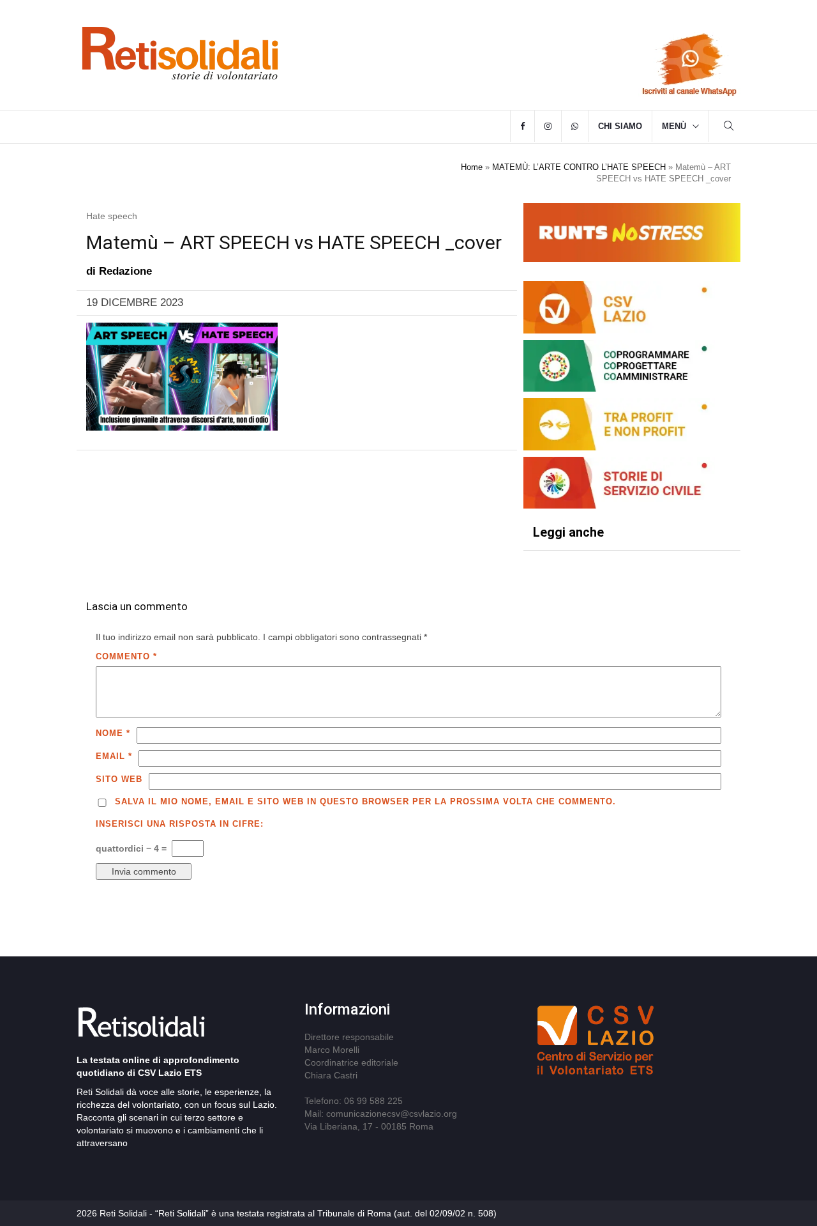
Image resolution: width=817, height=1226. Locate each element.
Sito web (119, 779)
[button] (729, 127)
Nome (113, 733)
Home (472, 167)
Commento (126, 656)
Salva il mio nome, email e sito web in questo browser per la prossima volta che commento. (365, 801)
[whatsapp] (575, 126)
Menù (674, 126)
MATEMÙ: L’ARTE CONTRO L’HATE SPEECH (579, 167)
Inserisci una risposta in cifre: (180, 824)
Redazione (125, 271)
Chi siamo (620, 126)
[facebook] (522, 126)
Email (114, 756)
